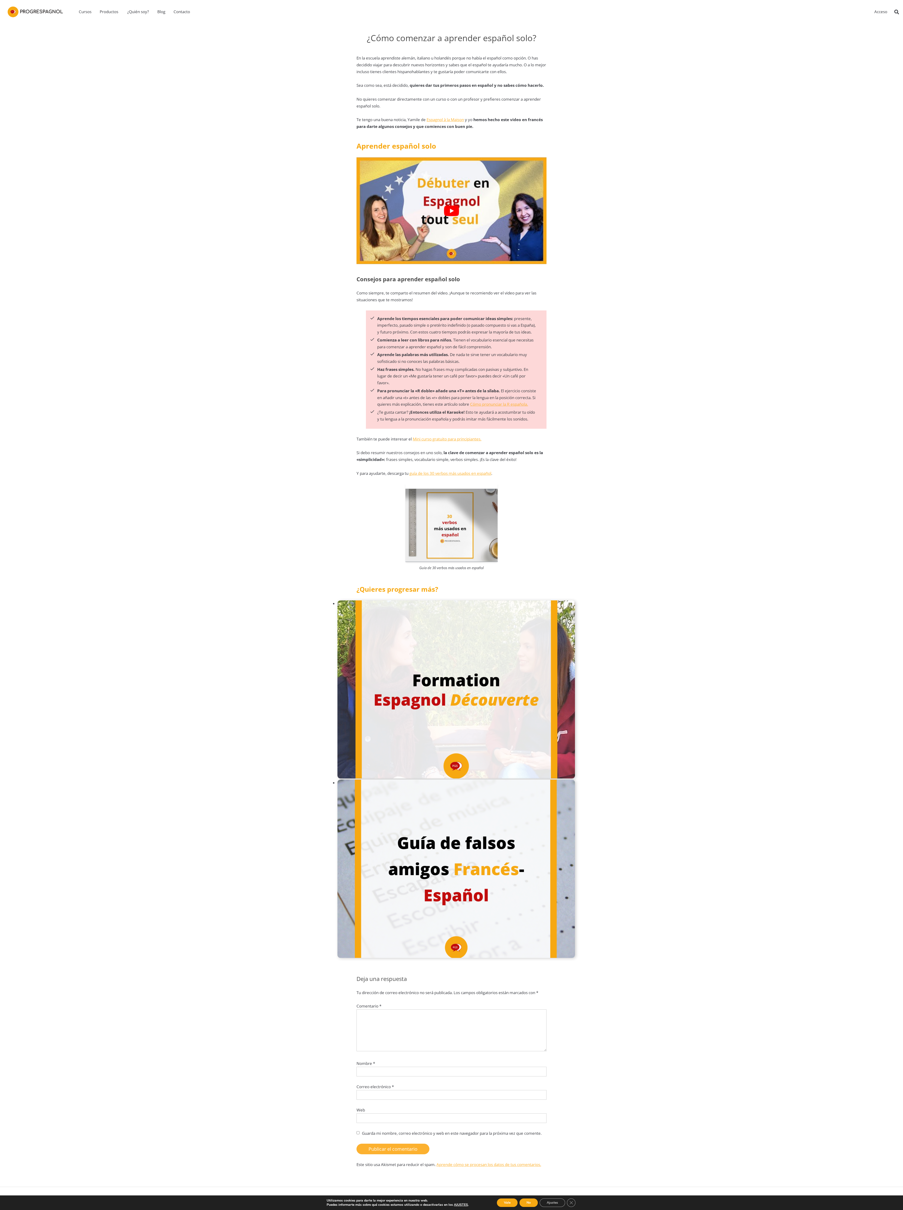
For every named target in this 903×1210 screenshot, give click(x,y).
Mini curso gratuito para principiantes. (447, 439)
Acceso (880, 11)
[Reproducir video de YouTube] (451, 210)
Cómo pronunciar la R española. (499, 404)
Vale (507, 1202)
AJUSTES (461, 1205)
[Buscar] (896, 12)
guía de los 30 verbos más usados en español (450, 473)
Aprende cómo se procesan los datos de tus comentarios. (488, 1164)
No (529, 1202)
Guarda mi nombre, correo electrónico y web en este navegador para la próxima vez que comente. (452, 1133)
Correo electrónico (375, 1086)
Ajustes (552, 1202)
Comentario (368, 1006)
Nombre (365, 1063)
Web (360, 1110)
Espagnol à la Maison (445, 119)
